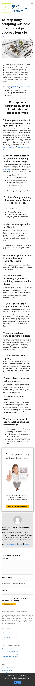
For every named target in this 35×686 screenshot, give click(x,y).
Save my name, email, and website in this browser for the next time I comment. (17, 599)
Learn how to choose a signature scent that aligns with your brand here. (16, 147)
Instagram (27, 544)
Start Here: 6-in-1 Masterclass (10, 649)
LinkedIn (20, 544)
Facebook (14, 544)
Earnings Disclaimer (7, 670)
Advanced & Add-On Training (10, 654)
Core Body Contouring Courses (10, 651)
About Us (4, 640)
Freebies (4, 635)
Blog (3, 632)
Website (7, 544)
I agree (17, 683)
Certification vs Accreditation (9, 637)
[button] (17, 506)
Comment (5, 558)
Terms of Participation (8, 668)
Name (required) (7, 577)
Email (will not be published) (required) (13, 583)
